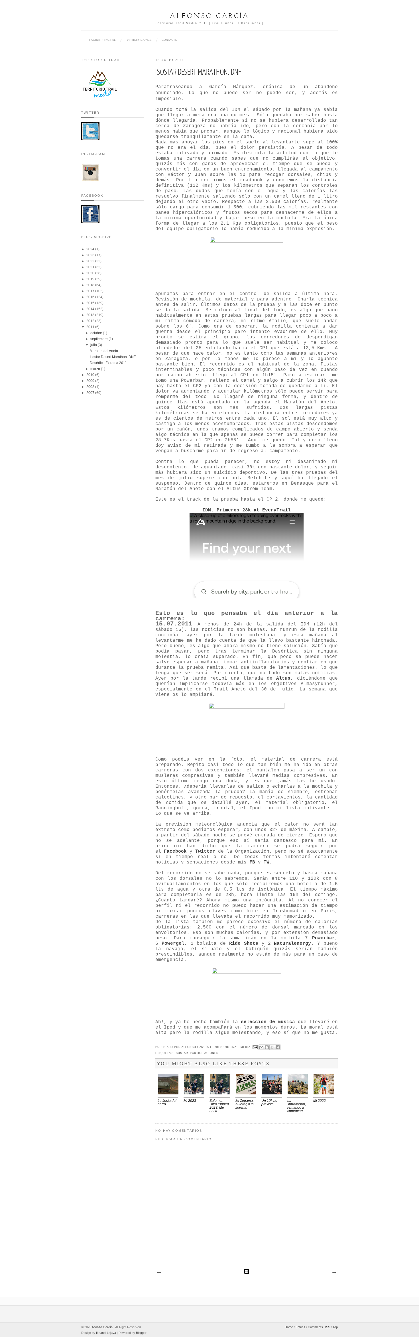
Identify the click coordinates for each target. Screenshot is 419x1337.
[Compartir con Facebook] (277, 1047)
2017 (90, 291)
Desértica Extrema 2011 (108, 363)
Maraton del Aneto (104, 351)
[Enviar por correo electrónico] (261, 1047)
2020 (90, 273)
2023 (90, 255)
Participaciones (204, 1053)
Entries (300, 1327)
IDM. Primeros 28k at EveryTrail (246, 510)
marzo (95, 369)
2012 (90, 321)
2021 (90, 267)
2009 (90, 381)
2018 (90, 285)
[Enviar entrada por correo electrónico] (255, 1047)
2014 (90, 309)
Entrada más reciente (159, 1272)
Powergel (173, 943)
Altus (283, 678)
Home (289, 1327)
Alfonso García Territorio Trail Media (216, 1047)
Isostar (181, 1053)
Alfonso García (209, 16)
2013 (90, 315)
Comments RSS (319, 1327)
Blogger (141, 1332)
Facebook (175, 851)
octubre (96, 333)
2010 (90, 375)
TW (266, 862)
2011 (90, 327)
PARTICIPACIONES (139, 39)
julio (94, 345)
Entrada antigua (334, 1272)
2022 (90, 261)
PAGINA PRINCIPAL (102, 39)
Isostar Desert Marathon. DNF (113, 357)
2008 (90, 387)
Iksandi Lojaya (106, 1332)
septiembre (99, 339)
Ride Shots (243, 943)
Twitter (205, 851)
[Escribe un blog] (267, 1047)
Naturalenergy (292, 943)
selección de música (268, 1022)
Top (335, 1327)
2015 (90, 303)
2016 (90, 297)
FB (252, 862)
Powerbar (323, 938)
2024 (90, 249)
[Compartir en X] (272, 1047)
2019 (90, 279)
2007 (90, 393)
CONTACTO (169, 39)
